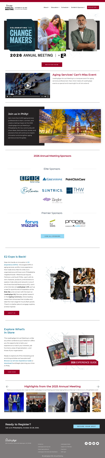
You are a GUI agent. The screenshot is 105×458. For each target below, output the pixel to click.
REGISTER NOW (51, 64)
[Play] (7, 96)
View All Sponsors (52, 236)
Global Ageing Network (43, 449)
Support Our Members (66, 446)
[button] (27, 85)
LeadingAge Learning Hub (44, 446)
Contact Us (40, 444)
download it (8, 363)
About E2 (12, 313)
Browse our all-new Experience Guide (18, 361)
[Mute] (45, 96)
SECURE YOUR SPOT (86, 426)
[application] (27, 85)
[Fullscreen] (48, 96)
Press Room (64, 449)
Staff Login (63, 451)
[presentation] (7, 386)
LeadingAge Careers (65, 444)
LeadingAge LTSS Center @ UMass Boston (48, 451)
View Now (12, 372)
